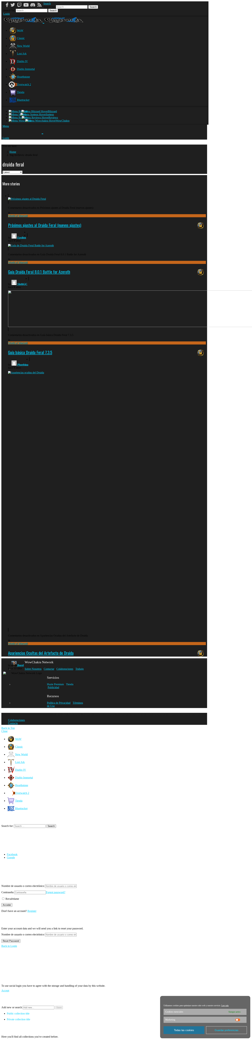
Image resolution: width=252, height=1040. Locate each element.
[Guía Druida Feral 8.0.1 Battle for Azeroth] (31, 241)
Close (4, 731)
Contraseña (7, 892)
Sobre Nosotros (33, 668)
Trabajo (79, 668)
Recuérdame (12, 898)
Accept (5, 990)
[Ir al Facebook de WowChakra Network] (7, 5)
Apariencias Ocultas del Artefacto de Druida (41, 653)
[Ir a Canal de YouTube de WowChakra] (27, 5)
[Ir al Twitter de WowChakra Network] (14, 5)
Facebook (12, 854)
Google (11, 857)
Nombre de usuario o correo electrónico (22, 885)
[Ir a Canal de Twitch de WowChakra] (21, 5)
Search (93, 7)
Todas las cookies (184, 1030)
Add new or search (12, 1007)
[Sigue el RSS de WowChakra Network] (41, 5)
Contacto (13, 723)
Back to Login (9, 945)
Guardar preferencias (226, 1030)
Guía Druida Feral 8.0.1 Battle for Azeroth (39, 272)
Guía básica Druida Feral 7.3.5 (30, 352)
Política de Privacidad (58, 702)
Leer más (225, 1005)
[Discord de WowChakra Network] (34, 5)
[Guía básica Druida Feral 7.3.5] (107, 304)
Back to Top (8, 728)
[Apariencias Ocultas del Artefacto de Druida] (107, 494)
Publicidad (53, 687)
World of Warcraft (18, 215)
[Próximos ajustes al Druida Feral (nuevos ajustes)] (27, 199)
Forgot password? (55, 892)
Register (31, 911)
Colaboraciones (64, 668)
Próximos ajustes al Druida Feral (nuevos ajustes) (44, 225)
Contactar (49, 668)
